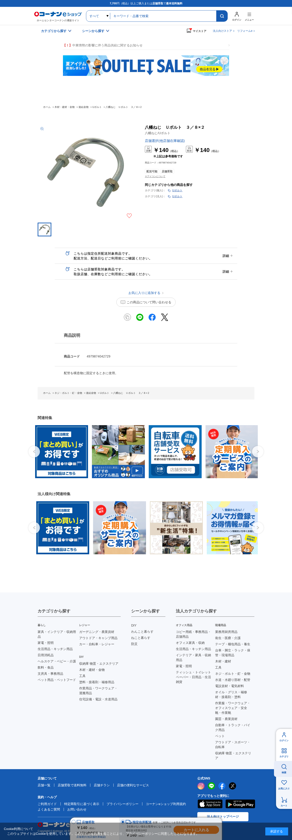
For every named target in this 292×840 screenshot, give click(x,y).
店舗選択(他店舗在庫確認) (165, 141)
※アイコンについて (155, 176)
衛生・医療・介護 (228, 638)
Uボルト (177, 190)
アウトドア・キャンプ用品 (98, 638)
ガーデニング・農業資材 (96, 632)
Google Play (240, 804)
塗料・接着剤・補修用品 (96, 682)
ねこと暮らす (140, 638)
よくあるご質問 (49, 809)
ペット (220, 736)
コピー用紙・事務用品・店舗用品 (193, 634)
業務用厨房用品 (226, 632)
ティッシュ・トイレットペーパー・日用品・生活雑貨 (193, 677)
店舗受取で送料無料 (72, 785)
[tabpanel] (59, 451)
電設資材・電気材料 (229, 686)
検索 (284, 772)
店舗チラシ (102, 785)
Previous (34, 451)
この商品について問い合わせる (149, 302)
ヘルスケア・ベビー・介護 (57, 661)
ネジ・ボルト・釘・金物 (232, 673)
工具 (82, 676)
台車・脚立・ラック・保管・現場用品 (232, 652)
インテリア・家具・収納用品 (193, 657)
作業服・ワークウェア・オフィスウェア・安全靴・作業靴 (232, 708)
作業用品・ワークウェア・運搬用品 (98, 690)
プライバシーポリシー (122, 803)
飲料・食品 (46, 667)
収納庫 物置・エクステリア (98, 663)
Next (257, 451)
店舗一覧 (44, 785)
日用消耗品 (46, 655)
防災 (134, 644)
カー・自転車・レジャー (96, 644)
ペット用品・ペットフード (57, 680)
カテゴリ (284, 756)
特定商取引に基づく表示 (81, 803)
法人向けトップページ (223, 816)
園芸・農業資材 (226, 719)
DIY (133, 625)
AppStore (209, 804)
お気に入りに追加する (129, 215)
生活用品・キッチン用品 (55, 649)
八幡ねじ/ (157, 133)
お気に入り (284, 788)
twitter (232, 785)
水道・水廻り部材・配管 (232, 680)
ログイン (284, 740)
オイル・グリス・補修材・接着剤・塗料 (231, 694)
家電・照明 (46, 643)
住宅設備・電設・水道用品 (98, 699)
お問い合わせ (76, 809)
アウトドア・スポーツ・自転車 (232, 744)
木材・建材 (223, 661)
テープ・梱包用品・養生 (232, 644)
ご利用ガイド (47, 803)
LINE (211, 785)
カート (284, 805)
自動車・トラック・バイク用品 (232, 727)
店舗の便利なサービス (133, 785)
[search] (221, 16)
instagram (201, 785)
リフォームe (245, 30)
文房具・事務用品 (50, 673)
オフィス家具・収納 (190, 643)
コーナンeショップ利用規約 (166, 803)
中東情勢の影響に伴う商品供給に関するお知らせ (103, 45)
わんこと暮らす (142, 631)
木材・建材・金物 (92, 670)
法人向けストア (222, 30)
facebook (222, 785)
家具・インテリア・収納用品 (57, 634)
